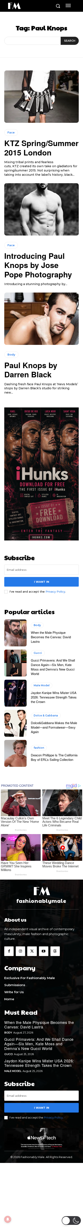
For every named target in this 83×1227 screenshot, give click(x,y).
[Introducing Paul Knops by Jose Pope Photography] (41, 209)
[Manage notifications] (7, 1219)
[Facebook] (9, 951)
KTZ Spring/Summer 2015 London (41, 147)
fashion (39, 747)
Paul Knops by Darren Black (30, 369)
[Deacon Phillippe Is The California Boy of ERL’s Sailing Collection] (15, 753)
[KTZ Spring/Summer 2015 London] (41, 96)
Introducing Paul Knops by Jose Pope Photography (38, 265)
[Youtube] (43, 951)
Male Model (42, 685)
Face (11, 132)
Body (11, 354)
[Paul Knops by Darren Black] (41, 319)
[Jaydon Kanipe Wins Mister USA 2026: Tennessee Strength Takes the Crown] (15, 693)
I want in (41, 581)
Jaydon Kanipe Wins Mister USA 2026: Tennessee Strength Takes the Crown (54, 697)
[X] (32, 951)
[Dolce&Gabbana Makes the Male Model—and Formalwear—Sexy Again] (15, 723)
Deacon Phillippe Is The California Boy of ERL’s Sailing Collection (54, 757)
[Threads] (55, 951)
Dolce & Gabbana (46, 715)
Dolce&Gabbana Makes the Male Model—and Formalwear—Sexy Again (54, 727)
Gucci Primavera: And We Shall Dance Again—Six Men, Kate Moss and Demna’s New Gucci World (53, 667)
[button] (71, 1220)
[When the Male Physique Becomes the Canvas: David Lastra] (15, 632)
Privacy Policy (55, 591)
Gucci (38, 652)
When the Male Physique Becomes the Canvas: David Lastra (51, 637)
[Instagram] (20, 951)
